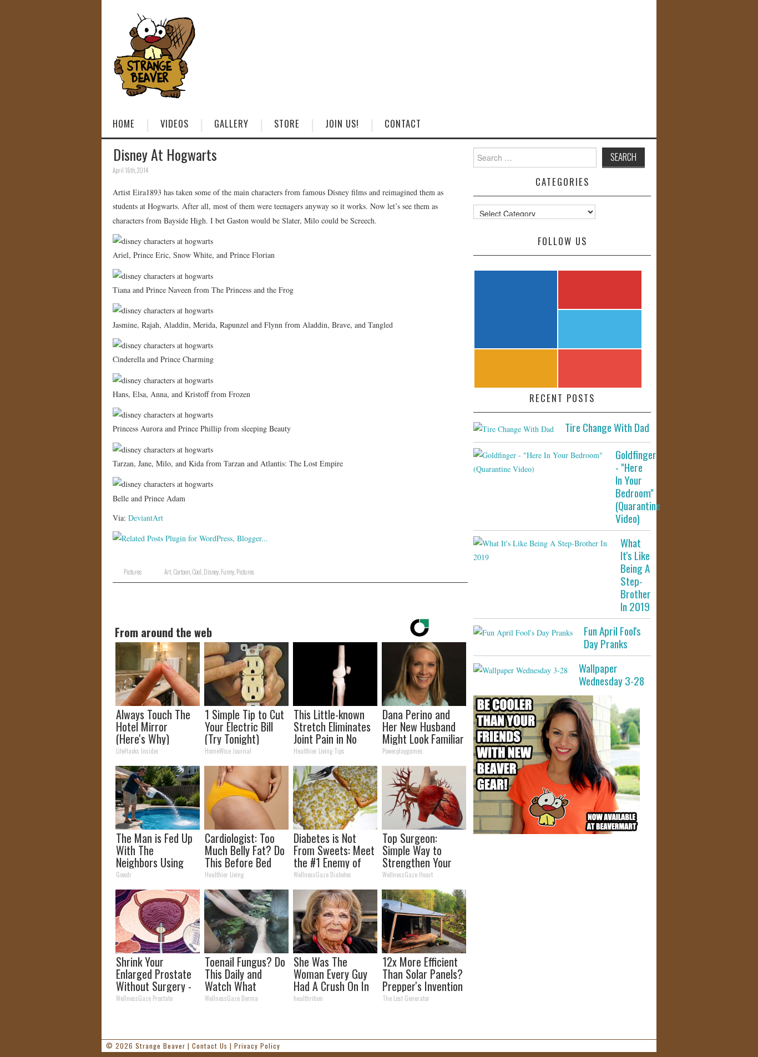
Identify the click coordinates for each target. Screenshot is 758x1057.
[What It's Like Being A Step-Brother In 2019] (541, 550)
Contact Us (210, 1045)
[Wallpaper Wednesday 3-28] (520, 669)
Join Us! (342, 123)
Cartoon (181, 571)
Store (287, 123)
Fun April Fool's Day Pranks (612, 637)
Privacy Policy (257, 1045)
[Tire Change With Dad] (513, 428)
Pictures (133, 571)
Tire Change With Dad (607, 427)
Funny (227, 571)
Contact (403, 123)
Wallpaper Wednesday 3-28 (611, 674)
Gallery (231, 123)
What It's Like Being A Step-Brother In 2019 (635, 574)
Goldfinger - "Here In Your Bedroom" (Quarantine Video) (637, 486)
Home (124, 123)
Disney (211, 571)
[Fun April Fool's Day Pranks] (523, 631)
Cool (196, 571)
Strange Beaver (160, 1045)
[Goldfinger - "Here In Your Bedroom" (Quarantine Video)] (538, 462)
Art (167, 571)
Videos (174, 123)
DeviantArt (145, 517)
